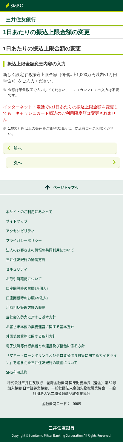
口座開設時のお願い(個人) (27, 288)
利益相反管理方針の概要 (25, 307)
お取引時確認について (24, 278)
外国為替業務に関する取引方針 (31, 336)
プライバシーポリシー (24, 240)
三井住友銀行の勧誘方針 (25, 259)
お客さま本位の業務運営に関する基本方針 (40, 326)
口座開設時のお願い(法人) (27, 298)
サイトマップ (16, 221)
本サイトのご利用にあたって (29, 211)
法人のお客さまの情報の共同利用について (40, 250)
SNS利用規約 (16, 372)
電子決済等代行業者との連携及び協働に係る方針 (45, 346)
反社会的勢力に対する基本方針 (31, 317)
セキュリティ (16, 269)
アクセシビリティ (20, 231)
